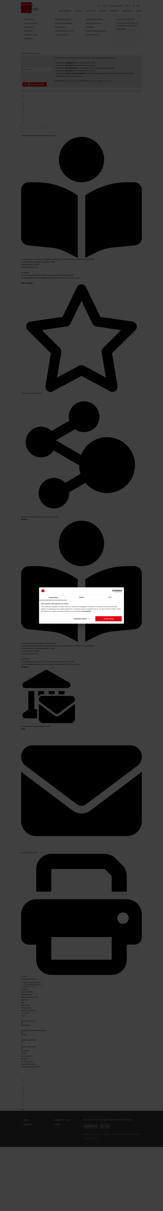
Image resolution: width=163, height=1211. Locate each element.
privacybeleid (86, 611)
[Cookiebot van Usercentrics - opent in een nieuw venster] (113, 590)
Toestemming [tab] (53, 597)
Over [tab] (109, 597)
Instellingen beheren (80, 618)
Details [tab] (81, 597)
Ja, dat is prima (108, 618)
